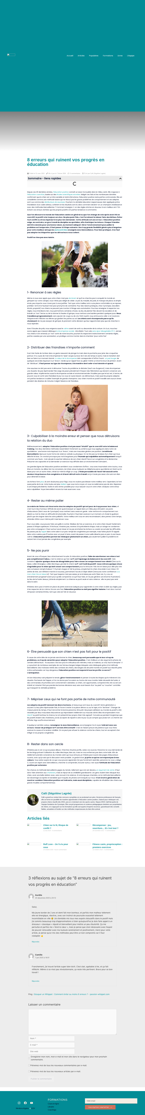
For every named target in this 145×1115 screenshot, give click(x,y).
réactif (30, 715)
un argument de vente (105, 770)
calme (66, 328)
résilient (64, 484)
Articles (81, 55)
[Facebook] (25, 1103)
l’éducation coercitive (35, 194)
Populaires (93, 55)
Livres (120, 55)
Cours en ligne (53, 1104)
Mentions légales (23, 1108)
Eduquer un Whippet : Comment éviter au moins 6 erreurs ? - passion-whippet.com (72, 994)
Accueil (70, 55)
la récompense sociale (65, 331)
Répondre (35, 942)
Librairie (51, 1107)
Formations (108, 55)
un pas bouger (110, 358)
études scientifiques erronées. (69, 194)
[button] (120, 178)
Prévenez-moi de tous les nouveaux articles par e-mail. (55, 1071)
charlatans (51, 773)
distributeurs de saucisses (55, 202)
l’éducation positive (61, 192)
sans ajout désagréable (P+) (103, 331)
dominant (72, 298)
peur (42, 482)
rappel (43, 531)
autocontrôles (61, 230)
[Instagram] (19, 1103)
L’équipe (130, 55)
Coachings (52, 1110)
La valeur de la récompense (66, 358)
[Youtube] (31, 1103)
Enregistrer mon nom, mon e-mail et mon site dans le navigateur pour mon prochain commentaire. (69, 1058)
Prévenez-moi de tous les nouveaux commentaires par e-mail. (58, 1065)
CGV (33, 1108)
